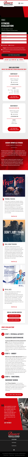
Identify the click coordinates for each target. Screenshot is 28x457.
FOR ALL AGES (8, 289)
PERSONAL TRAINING (10, 199)
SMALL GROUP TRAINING (11, 244)
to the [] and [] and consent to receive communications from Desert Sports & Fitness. (14, 49)
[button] (14, 450)
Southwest (5, 45)
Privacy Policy (21, 47)
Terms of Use (12, 47)
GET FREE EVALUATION (14, 55)
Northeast (12, 45)
